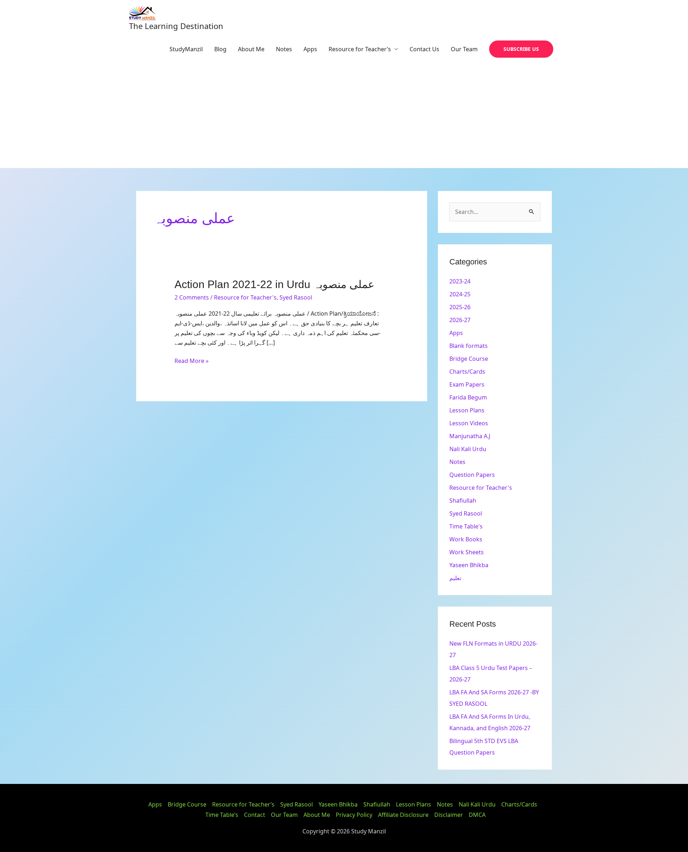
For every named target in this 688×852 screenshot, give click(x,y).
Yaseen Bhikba (468, 565)
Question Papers (472, 475)
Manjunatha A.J (469, 436)
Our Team (464, 49)
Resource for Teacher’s (360, 49)
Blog (220, 49)
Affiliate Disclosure (403, 815)
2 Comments (192, 297)
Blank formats (468, 346)
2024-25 (459, 294)
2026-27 (459, 320)
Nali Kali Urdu (467, 449)
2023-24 (459, 281)
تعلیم (455, 578)
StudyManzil (186, 49)
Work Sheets (466, 552)
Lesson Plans (466, 410)
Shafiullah (462, 500)
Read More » (192, 360)
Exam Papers (466, 384)
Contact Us (424, 49)
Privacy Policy (354, 815)
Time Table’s (221, 815)
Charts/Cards (467, 371)
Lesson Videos (468, 423)
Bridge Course (468, 359)
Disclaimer (448, 815)
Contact (254, 815)
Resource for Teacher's (245, 297)
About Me (251, 49)
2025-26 (459, 307)
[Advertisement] (344, 114)
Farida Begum (468, 397)
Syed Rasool (296, 297)
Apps (310, 49)
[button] (521, 49)
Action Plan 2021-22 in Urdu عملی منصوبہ (274, 284)
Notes (284, 49)
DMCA (477, 815)
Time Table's (466, 526)
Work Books (465, 539)
